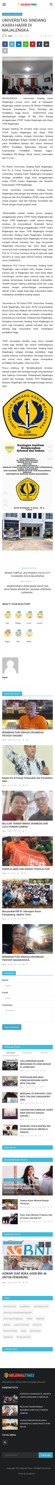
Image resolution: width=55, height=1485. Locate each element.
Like (7, 623)
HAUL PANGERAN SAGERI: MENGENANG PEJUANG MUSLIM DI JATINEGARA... (35, 1064)
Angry (7, 641)
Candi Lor (37, 1324)
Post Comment (12, 1027)
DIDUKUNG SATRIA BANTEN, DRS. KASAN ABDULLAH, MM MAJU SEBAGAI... (35, 1129)
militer (29, 1318)
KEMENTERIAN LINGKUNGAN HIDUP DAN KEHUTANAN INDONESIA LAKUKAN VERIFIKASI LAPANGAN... (27, 589)
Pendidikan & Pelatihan (12, 14)
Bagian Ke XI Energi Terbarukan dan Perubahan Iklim (27, 780)
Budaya (7, 1324)
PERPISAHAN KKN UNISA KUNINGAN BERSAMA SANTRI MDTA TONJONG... (34, 1080)
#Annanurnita (10, 1306)
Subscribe (46, 1455)
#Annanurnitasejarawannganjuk (18, 1312)
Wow (29, 641)
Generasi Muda (10, 1330)
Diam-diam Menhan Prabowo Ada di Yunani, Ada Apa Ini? (36, 1216)
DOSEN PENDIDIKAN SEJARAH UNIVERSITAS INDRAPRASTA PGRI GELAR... (35, 1423)
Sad (18, 641)
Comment (7, 1005)
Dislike (18, 623)
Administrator (9, 1192)
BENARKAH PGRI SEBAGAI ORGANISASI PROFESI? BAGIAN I (23, 734)
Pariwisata (8, 1337)
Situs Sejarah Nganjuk (13, 1318)
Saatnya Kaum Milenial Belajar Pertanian (34, 1202)
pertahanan (35, 1330)
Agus (10, 36)
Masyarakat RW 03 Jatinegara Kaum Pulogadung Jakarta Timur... (21, 913)
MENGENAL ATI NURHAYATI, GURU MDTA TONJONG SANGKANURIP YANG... (36, 1096)
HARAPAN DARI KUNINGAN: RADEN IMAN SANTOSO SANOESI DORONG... (36, 1113)
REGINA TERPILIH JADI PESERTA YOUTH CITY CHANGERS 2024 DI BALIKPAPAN (27, 574)
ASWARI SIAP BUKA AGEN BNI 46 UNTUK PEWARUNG (24, 1275)
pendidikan (25, 1306)
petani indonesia (21, 1324)
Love (29, 623)
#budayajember (24, 1337)
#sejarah (40, 1318)
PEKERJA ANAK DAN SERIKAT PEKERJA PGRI (26, 869)
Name (5, 980)
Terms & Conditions (26, 1473)
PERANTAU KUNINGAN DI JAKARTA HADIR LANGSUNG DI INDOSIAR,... (35, 1395)
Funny (39, 623)
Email (5, 992)
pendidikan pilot (41, 1306)
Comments (9, 973)
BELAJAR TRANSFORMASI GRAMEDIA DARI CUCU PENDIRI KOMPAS (25, 825)
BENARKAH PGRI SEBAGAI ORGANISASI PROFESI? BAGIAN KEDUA (23, 958)
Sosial (23, 1330)
